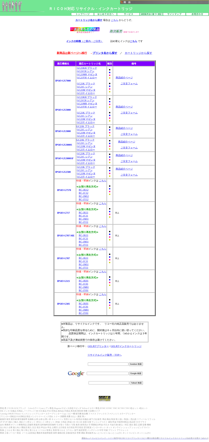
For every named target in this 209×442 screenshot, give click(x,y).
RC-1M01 (84, 287)
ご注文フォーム (129, 83)
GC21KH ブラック (87, 68)
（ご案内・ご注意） (84, 41)
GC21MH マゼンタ (87, 74)
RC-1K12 (83, 189)
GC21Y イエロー (86, 93)
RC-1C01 (83, 284)
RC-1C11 (83, 215)
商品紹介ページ (124, 77)
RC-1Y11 (83, 222)
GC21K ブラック (86, 83)
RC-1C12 (83, 193)
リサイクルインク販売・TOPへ (105, 355)
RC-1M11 (84, 219)
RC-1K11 (83, 212)
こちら (114, 20)
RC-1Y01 (83, 290)
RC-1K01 (83, 280)
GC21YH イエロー (87, 77)
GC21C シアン (85, 86)
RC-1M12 (84, 196)
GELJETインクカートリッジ (126, 346)
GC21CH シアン (85, 71)
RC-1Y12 (83, 199)
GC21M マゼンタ (86, 90)
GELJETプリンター (98, 346)
